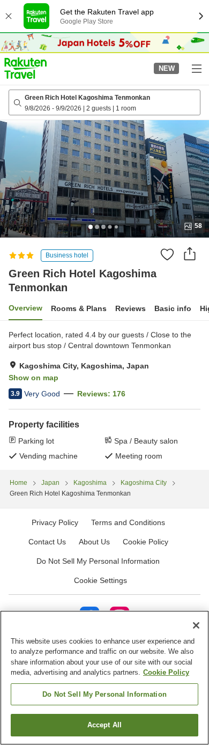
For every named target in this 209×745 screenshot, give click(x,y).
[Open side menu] (196, 68)
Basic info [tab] (172, 308)
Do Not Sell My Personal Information (104, 694)
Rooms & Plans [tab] (79, 308)
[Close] (196, 625)
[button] (25, 68)
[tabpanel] (104, 395)
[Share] (189, 253)
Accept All (104, 725)
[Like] (167, 254)
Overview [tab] (25, 308)
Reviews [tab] (130, 308)
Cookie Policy (166, 672)
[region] (104, 677)
